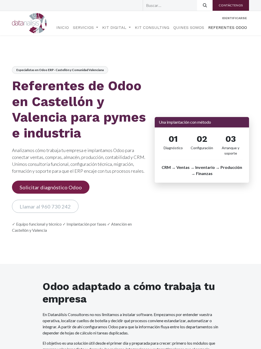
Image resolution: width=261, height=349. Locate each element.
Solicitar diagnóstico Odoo (51, 187)
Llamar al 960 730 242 (45, 206)
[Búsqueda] (205, 5)
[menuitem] (62, 27)
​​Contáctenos (231, 5)
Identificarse (234, 18)
